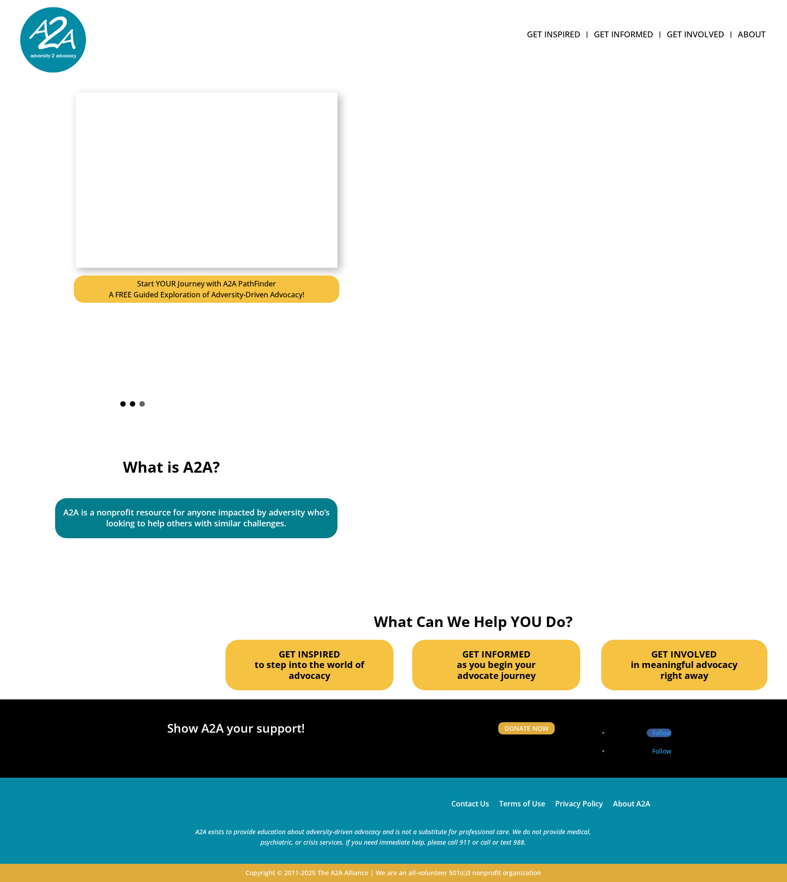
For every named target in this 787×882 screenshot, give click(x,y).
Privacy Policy (579, 803)
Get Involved (695, 35)
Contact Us (470, 803)
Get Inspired (553, 35)
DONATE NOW (526, 728)
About (752, 35)
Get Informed (623, 35)
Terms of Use (522, 803)
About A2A (631, 803)
